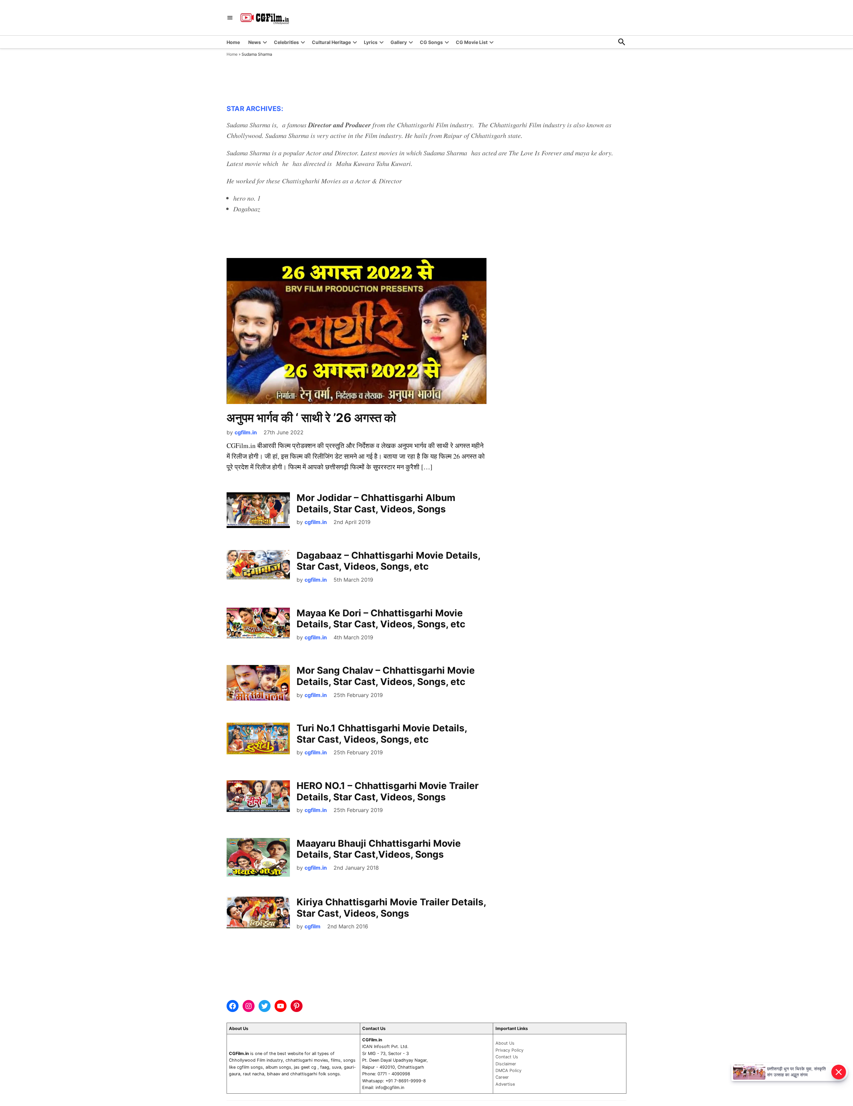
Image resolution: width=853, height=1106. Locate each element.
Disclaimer (505, 1063)
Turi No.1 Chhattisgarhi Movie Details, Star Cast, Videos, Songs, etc (382, 733)
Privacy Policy (509, 1050)
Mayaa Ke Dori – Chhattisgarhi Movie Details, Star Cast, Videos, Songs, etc (381, 618)
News (254, 42)
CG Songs (431, 42)
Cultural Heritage (331, 42)
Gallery (399, 42)
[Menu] (230, 18)
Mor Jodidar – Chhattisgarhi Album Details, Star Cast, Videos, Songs (376, 503)
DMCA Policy (508, 1070)
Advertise (505, 1084)
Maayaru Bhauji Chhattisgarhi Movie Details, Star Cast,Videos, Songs (379, 849)
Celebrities (286, 42)
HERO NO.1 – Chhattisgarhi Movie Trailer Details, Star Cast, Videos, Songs (387, 791)
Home (233, 42)
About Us (504, 1043)
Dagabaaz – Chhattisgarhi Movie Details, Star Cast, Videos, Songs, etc (388, 561)
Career (502, 1077)
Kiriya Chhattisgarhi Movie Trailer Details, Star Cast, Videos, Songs (391, 907)
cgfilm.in (246, 432)
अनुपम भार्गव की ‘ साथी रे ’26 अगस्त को (311, 417)
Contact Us (506, 1056)
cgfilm (313, 926)
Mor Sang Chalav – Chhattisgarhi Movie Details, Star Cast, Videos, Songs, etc (386, 676)
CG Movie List (471, 42)
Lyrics (371, 42)
